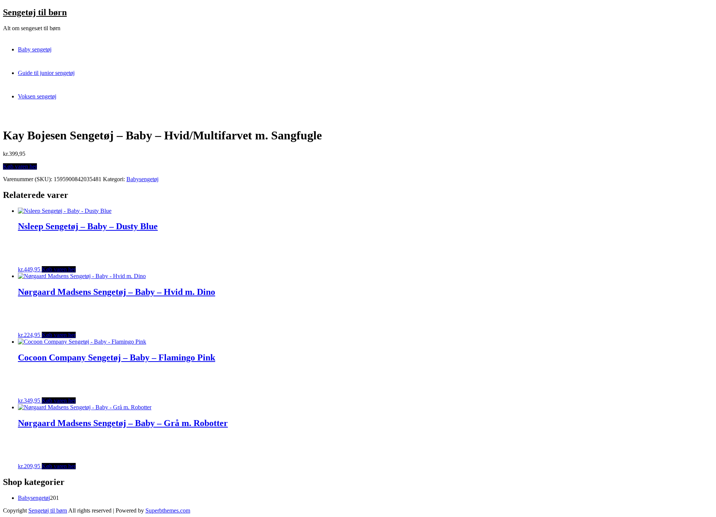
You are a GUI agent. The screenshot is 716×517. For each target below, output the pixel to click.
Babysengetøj (142, 179)
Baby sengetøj (34, 49)
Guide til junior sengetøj (46, 73)
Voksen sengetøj (37, 96)
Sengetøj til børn (35, 12)
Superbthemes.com (167, 510)
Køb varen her (20, 166)
